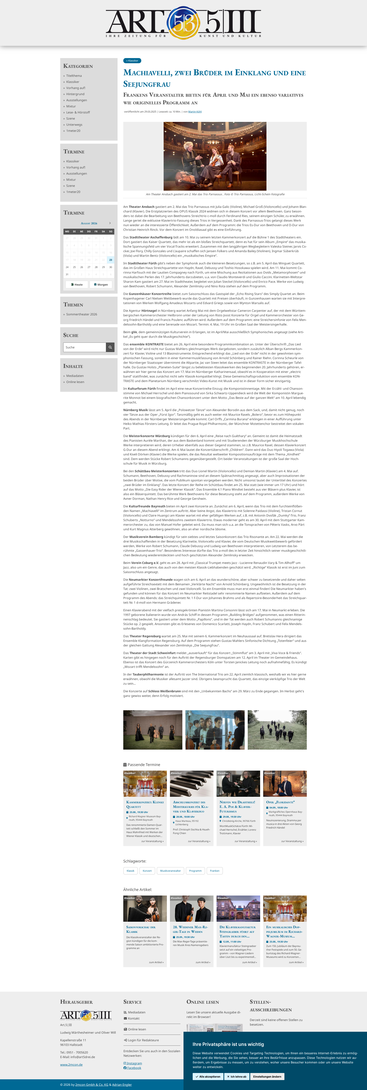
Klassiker (72, 82)
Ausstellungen (76, 100)
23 (110, 260)
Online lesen (75, 382)
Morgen (102, 284)
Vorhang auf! (75, 88)
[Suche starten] (110, 347)
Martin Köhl (195, 111)
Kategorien (78, 66)
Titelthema (74, 76)
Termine (73, 151)
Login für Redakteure (143, 1040)
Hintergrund (75, 94)
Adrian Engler (122, 1085)
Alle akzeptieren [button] (209, 1076)
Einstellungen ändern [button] (267, 1076)
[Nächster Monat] (110, 223)
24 (67, 267)
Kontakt (133, 1018)
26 (81, 267)
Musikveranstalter (170, 870)
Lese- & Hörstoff (78, 112)
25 (74, 267)
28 (96, 267)
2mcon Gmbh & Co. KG (91, 1085)
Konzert (147, 870)
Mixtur (71, 106)
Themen (73, 304)
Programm (195, 870)
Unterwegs (74, 124)
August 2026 (89, 223)
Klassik (130, 870)
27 (89, 267)
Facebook (134, 1068)
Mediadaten (75, 376)
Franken (214, 870)
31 (67, 274)
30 (110, 267)
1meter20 (73, 131)
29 (103, 267)
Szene (70, 118)
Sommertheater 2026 (81, 314)
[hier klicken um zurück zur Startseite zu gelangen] (183, 23)
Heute (79, 284)
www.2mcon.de (71, 1064)
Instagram (134, 1063)
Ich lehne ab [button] (238, 1076)
